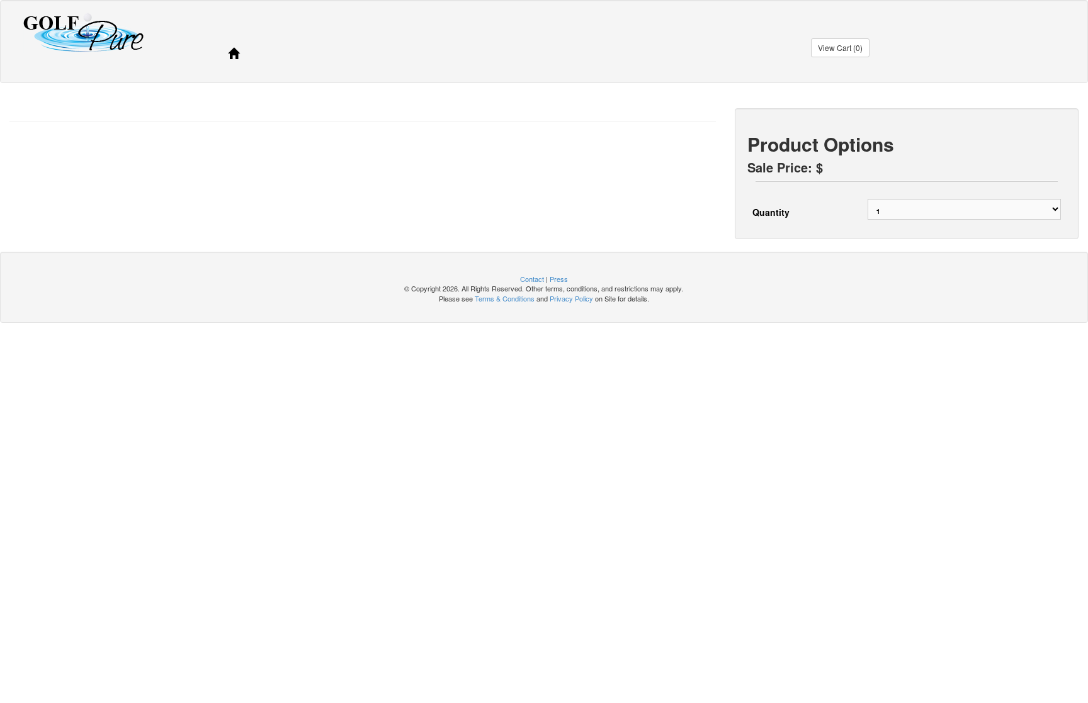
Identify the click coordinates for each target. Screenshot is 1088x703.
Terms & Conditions (505, 298)
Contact (532, 279)
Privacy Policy (571, 298)
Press (559, 279)
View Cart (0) (840, 47)
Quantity (771, 212)
